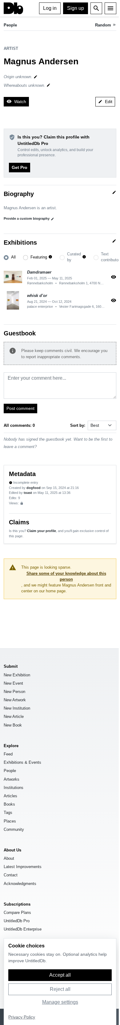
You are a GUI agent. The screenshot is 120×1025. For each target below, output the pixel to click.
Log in (50, 8)
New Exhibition (17, 675)
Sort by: (77, 425)
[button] (50, 257)
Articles (10, 796)
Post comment (20, 408)
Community (14, 829)
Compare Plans (17, 912)
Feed (8, 754)
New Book (13, 725)
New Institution (17, 708)
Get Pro (19, 167)
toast (28, 492)
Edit (105, 101)
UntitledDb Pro (17, 921)
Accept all (60, 975)
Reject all (60, 989)
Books (9, 804)
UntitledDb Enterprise (23, 929)
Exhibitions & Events (22, 762)
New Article (14, 716)
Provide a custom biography (29, 218)
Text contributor (110, 257)
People (10, 25)
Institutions (13, 787)
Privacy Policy (21, 1017)
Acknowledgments (20, 883)
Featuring (38, 257)
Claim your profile (41, 531)
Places (10, 821)
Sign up (75, 8)
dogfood (33, 488)
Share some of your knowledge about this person (66, 576)
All (13, 257)
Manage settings (60, 1002)
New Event (13, 683)
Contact (11, 875)
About (9, 858)
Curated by (74, 257)
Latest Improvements (23, 866)
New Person (14, 691)
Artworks (11, 779)
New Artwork (15, 700)
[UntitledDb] (13, 8)
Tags (8, 812)
